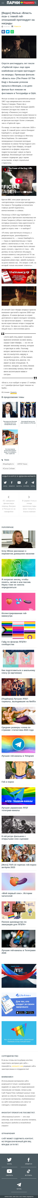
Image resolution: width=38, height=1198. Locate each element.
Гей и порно (8, 782)
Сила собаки (9, 469)
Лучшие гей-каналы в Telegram (18, 756)
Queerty (13, 392)
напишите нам (17, 1066)
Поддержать (29, 3)
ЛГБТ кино (22, 464)
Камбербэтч (9, 464)
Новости (17, 26)
